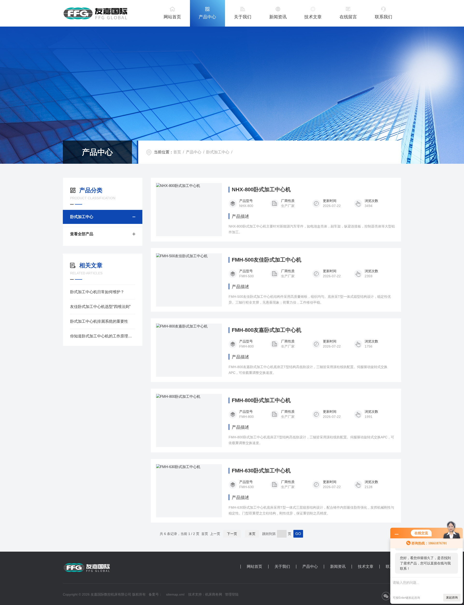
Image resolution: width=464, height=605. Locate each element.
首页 (177, 152)
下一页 (232, 534)
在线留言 (348, 16)
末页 (252, 534)
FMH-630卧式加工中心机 (261, 471)
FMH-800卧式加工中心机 (261, 400)
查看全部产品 (81, 234)
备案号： (155, 594)
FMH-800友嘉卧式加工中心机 (266, 330)
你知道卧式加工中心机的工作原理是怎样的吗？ (102, 336)
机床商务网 (213, 594)
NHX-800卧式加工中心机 (261, 189)
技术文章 (313, 16)
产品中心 (207, 16)
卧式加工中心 (217, 152)
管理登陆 (232, 594)
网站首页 (172, 16)
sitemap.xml (175, 594)
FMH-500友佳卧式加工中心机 (266, 260)
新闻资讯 (278, 16)
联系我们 (383, 16)
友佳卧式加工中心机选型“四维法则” (100, 307)
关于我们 (242, 16)
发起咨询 (452, 597)
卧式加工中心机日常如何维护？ (97, 292)
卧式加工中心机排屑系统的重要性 (99, 321)
